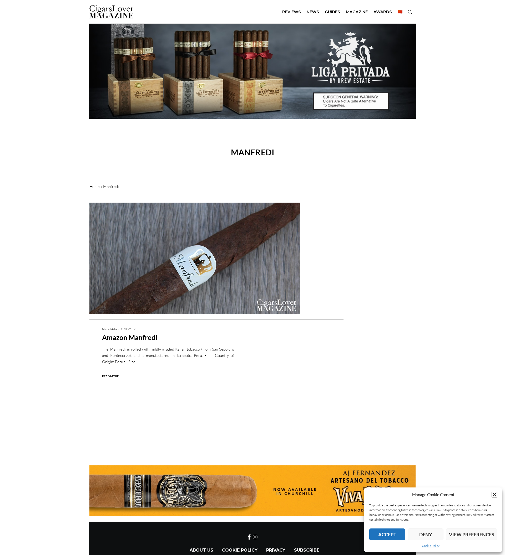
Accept (387, 534)
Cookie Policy (431, 546)
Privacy (275, 550)
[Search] (410, 12)
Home (94, 186)
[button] (494, 494)
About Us (201, 550)
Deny (425, 534)
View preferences (471, 534)
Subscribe (306, 550)
